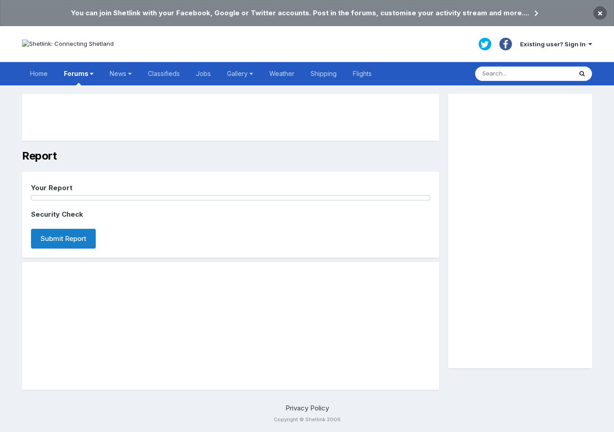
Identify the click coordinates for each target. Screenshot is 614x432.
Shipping (324, 73)
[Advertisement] (230, 117)
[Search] (582, 74)
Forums (77, 73)
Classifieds (164, 73)
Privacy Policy (307, 408)
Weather (281, 73)
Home (39, 73)
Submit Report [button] (63, 238)
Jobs (203, 73)
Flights (362, 73)
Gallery (238, 73)
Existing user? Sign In (554, 44)
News (119, 73)
